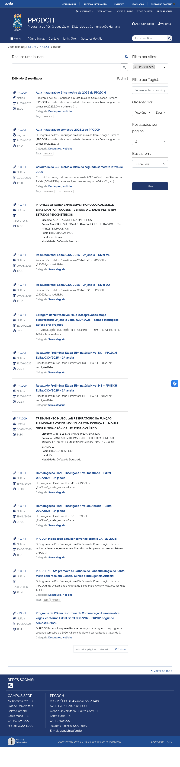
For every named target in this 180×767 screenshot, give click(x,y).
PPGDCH (22, 92)
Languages (84, 11)
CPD (169, 741)
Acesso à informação (95, 4)
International (105, 11)
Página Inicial (36, 38)
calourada (48, 191)
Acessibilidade (125, 11)
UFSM (160, 741)
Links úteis (70, 38)
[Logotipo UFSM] (18, 21)
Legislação (138, 4)
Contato (54, 38)
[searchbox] (157, 67)
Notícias (67, 111)
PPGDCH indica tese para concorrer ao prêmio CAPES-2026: (76, 538)
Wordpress (114, 741)
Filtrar (150, 186)
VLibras (166, 24)
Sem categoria (56, 269)
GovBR (9, 3)
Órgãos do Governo (161, 4)
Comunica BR (69, 4)
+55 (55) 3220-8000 (20, 725)
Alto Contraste (144, 24)
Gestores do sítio (91, 38)
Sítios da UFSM (145, 11)
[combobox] (150, 67)
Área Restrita (164, 11)
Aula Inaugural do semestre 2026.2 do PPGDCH (68, 129)
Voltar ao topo (162, 671)
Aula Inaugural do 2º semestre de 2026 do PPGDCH (71, 92)
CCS (59, 191)
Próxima (120, 649)
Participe (119, 4)
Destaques (54, 111)
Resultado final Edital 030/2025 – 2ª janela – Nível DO (73, 285)
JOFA (46, 600)
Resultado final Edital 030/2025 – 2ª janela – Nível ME (73, 255)
